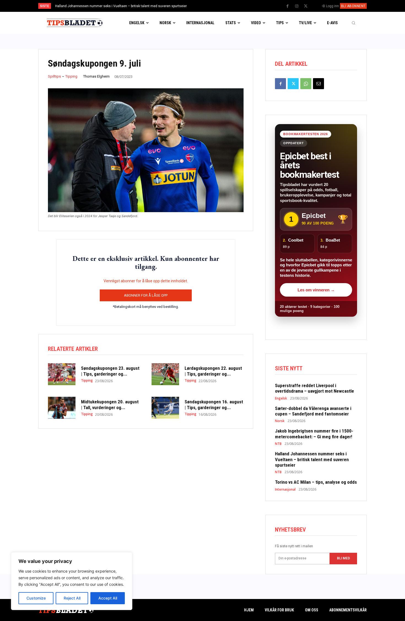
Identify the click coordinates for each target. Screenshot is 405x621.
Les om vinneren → (316, 290)
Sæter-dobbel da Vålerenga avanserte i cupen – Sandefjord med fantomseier (313, 411)
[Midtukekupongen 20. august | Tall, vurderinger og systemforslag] (61, 408)
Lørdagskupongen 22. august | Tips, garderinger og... (213, 370)
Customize (36, 598)
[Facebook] (287, 6)
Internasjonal (285, 489)
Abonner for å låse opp (146, 295)
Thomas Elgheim (96, 76)
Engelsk (281, 398)
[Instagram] (297, 6)
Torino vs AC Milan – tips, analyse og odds (316, 482)
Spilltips (54, 76)
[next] (220, 5)
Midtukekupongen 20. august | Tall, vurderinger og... (110, 404)
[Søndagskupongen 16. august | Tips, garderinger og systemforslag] (165, 408)
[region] (71, 581)
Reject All (72, 598)
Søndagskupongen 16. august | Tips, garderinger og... (214, 404)
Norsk (280, 421)
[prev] (212, 5)
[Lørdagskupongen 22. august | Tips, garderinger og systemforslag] (165, 374)
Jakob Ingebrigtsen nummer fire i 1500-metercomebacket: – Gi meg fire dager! (314, 433)
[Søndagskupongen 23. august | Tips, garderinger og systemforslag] (61, 374)
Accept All (107, 598)
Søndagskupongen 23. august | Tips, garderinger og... (110, 370)
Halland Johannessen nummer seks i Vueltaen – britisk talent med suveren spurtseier (121, 6)
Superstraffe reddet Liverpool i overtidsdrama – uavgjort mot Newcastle (314, 388)
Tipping (71, 76)
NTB (278, 443)
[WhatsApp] (305, 83)
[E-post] (318, 83)
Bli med (343, 558)
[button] (353, 23)
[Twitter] (306, 6)
